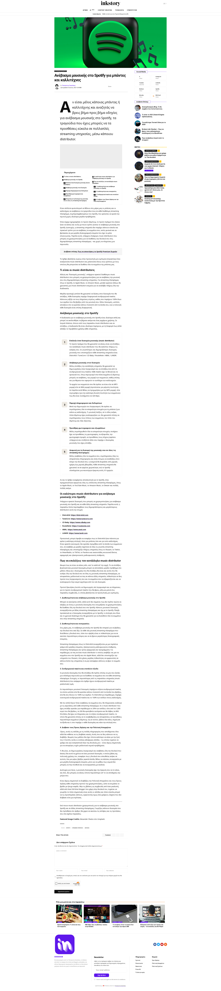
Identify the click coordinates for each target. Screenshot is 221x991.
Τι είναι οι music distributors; (72, 176)
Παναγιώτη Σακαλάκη (120, 985)
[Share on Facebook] (113, 86)
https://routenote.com (81, 526)
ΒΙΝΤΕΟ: (138, 147)
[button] (124, 86)
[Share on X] (116, 86)
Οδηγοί (64, 71)
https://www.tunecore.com (82, 519)
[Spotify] (64, 3)
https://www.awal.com (77, 529)
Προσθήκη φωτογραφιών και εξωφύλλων (73, 194)
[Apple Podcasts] (66, 3)
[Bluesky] (142, 96)
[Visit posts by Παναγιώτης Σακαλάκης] (57, 86)
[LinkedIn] (60, 3)
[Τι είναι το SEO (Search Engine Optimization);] (138, 116)
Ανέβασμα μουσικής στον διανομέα (76, 187)
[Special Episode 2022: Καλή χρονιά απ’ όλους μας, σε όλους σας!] (139, 188)
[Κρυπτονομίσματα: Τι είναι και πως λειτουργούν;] (69, 914)
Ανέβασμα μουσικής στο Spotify (73, 179)
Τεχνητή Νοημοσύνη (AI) (152, 161)
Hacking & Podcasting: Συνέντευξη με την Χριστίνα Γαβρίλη (155, 201)
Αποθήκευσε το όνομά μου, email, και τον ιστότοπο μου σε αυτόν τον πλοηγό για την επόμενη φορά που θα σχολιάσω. (89, 877)
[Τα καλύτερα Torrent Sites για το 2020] (138, 123)
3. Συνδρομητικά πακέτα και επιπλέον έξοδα (106, 195)
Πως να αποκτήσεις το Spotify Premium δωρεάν (97, 251)
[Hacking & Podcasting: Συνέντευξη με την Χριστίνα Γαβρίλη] (139, 199)
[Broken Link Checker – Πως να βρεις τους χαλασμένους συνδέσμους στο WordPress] (138, 131)
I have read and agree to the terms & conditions (110, 979)
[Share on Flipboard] (118, 86)
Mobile (115, 922)
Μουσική (87, 827)
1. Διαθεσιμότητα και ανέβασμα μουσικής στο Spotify (104, 187)
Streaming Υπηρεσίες (77, 827)
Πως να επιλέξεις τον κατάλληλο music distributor (104, 182)
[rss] (159, 96)
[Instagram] (57, 3)
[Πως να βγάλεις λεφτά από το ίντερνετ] (138, 139)
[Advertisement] (91, 156)
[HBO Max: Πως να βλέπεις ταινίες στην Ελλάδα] (97, 914)
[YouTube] (55, 3)
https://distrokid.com (79, 515)
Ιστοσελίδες (58, 71)
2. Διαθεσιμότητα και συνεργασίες (106, 191)
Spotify (68, 827)
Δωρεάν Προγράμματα (151, 150)
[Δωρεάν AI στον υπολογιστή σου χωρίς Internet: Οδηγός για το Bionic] (139, 166)
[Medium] (62, 3)
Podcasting (159, 185)
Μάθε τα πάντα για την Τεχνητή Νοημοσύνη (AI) (115, 14)
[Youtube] (142, 83)
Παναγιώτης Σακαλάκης (69, 85)
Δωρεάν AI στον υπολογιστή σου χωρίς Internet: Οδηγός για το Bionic (155, 166)
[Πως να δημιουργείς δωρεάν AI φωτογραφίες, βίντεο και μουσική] (139, 178)
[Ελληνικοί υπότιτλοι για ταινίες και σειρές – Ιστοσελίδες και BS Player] (152, 914)
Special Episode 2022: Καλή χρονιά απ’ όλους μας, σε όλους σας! (154, 190)
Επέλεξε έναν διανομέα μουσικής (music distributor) (77, 183)
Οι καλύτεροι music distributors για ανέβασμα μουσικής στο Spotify (103, 177)
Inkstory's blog (150, 185)
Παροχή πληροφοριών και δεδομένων (77, 190)
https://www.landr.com (78, 533)
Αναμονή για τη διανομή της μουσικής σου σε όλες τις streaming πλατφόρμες (76, 199)
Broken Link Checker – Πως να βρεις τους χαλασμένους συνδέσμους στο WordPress (153, 131)
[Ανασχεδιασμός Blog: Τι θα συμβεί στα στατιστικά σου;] (138, 108)
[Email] (121, 86)
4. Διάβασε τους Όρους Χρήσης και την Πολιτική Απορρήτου (106, 200)
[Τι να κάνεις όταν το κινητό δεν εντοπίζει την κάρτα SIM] (124, 914)
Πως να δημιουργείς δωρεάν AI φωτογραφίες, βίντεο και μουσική (155, 179)
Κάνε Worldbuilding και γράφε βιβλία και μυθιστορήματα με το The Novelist (155, 155)
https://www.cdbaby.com (80, 522)
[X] (142, 77)
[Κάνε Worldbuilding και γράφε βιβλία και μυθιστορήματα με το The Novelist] (139, 154)
